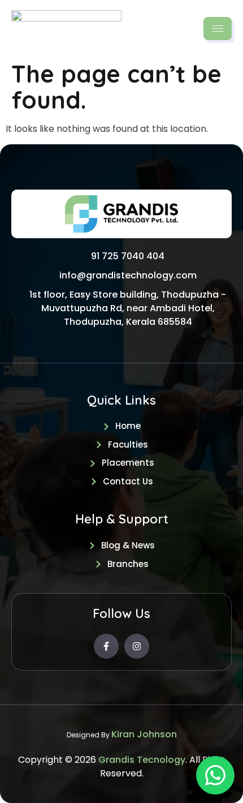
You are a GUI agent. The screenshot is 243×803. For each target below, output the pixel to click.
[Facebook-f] (106, 646)
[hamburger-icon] (217, 28)
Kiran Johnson (144, 734)
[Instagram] (136, 646)
